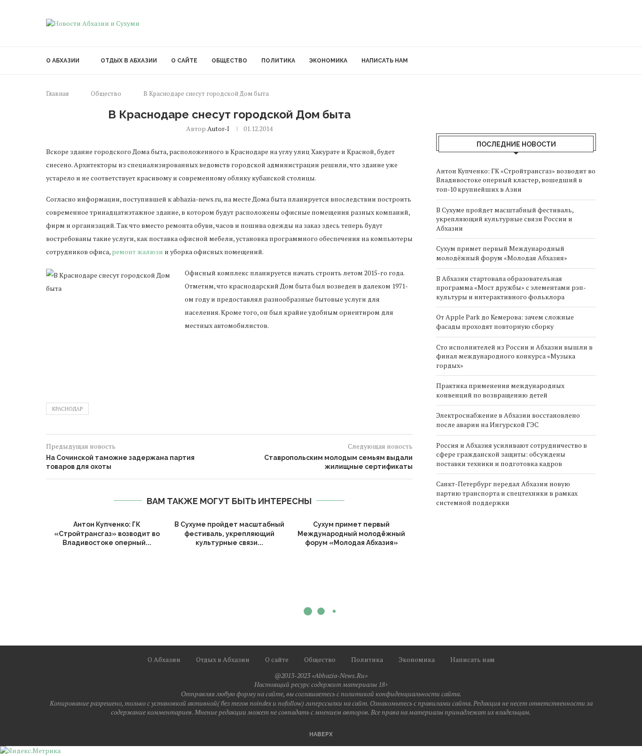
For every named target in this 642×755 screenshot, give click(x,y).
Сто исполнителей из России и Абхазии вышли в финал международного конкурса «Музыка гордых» (514, 356)
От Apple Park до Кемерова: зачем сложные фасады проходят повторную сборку (505, 321)
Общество (229, 60)
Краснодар (67, 408)
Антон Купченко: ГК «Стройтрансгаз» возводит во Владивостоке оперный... (107, 533)
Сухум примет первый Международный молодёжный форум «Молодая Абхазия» (351, 533)
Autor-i (218, 128)
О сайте (184, 60)
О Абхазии (62, 60)
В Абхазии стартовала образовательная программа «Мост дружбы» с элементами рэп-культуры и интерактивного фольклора (511, 287)
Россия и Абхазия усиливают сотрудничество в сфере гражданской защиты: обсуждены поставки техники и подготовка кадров (511, 454)
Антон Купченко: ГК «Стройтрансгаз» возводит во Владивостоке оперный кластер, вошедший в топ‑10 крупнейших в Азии (515, 180)
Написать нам (384, 60)
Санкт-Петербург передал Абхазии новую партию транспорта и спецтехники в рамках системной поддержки (507, 492)
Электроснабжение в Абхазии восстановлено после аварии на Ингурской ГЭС (508, 420)
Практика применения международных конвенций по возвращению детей (500, 390)
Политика (278, 60)
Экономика (328, 60)
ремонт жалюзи (137, 251)
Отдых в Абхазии (129, 60)
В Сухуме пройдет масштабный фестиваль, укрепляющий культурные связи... (229, 533)
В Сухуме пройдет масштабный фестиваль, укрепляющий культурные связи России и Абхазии (504, 219)
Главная (57, 93)
